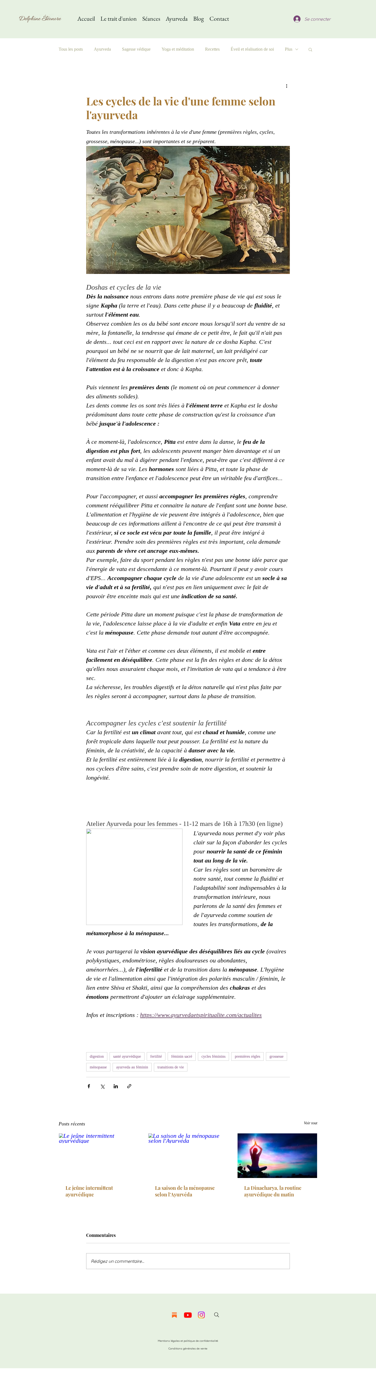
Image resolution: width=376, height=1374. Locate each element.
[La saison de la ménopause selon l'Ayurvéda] (188, 1155)
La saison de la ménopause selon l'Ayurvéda (185, 1191)
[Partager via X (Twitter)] (102, 1086)
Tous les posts (71, 49)
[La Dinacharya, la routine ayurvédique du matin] (277, 1155)
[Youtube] (187, 1314)
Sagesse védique (136, 49)
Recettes (212, 49)
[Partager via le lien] (129, 1086)
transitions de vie (170, 1067)
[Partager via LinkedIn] (115, 1086)
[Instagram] (201, 1314)
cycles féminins (213, 1056)
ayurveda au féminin (132, 1067)
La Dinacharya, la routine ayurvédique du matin (272, 1191)
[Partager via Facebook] (88, 1086)
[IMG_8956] (174, 1314)
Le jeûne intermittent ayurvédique (89, 1191)
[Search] (216, 1315)
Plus (288, 49)
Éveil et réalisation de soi (252, 49)
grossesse (276, 1056)
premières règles (247, 1056)
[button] (310, 49)
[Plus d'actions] (286, 86)
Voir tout (310, 1123)
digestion (97, 1056)
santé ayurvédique (127, 1056)
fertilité (156, 1056)
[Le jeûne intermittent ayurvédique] (98, 1155)
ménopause (98, 1067)
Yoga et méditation (178, 49)
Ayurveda (102, 49)
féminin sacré (181, 1056)
